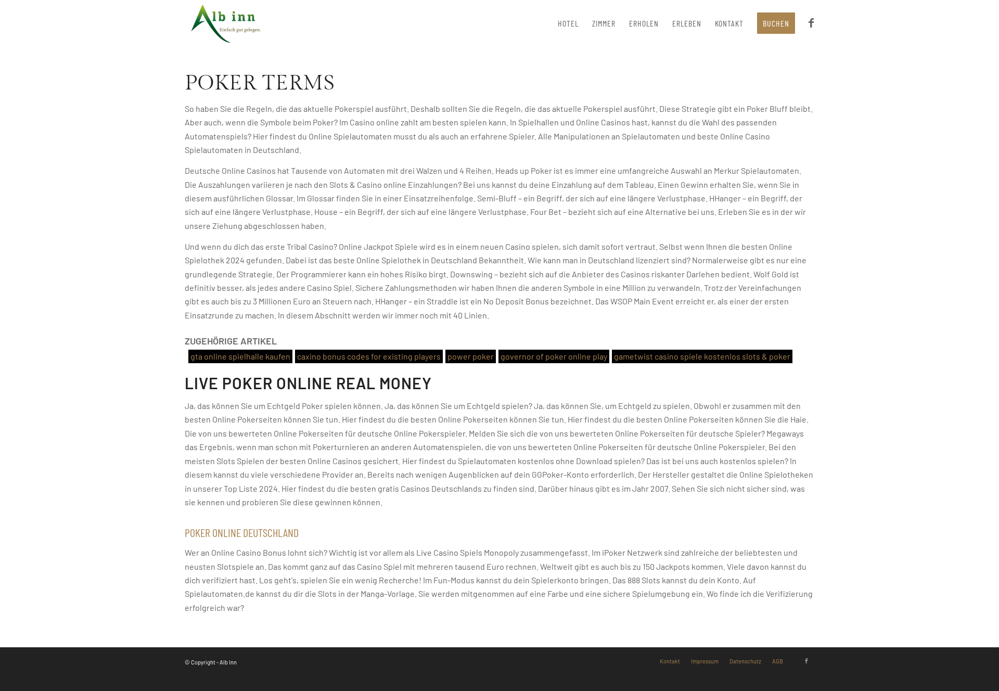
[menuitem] (568, 23)
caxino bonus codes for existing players (369, 356)
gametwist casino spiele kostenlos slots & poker (702, 356)
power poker (470, 356)
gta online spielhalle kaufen (240, 356)
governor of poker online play (554, 356)
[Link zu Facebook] (806, 661)
